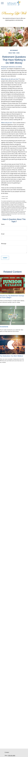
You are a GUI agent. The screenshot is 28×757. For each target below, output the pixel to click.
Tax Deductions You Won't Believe (11, 356)
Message (3, 243)
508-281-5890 (11, 755)
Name (3, 224)
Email (2, 234)
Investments (4, 326)
